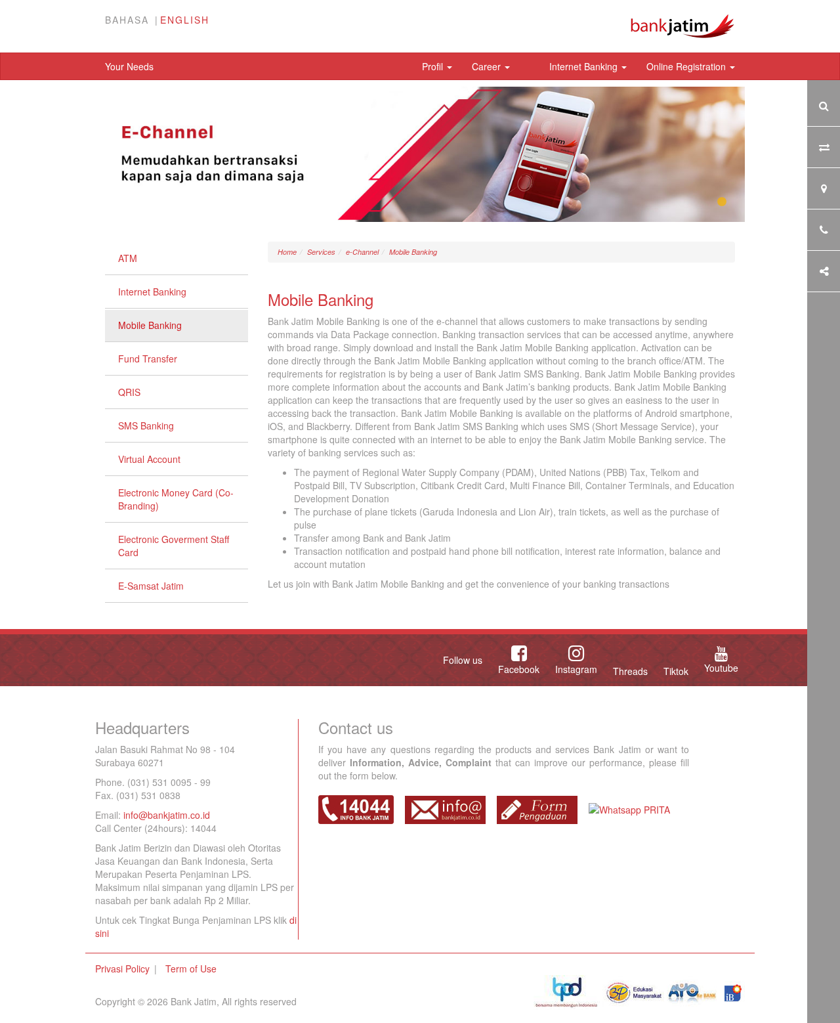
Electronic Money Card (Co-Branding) (176, 499)
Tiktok (675, 671)
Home (287, 252)
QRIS (129, 392)
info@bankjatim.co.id (166, 814)
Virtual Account (149, 459)
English (184, 19)
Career (487, 66)
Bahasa (127, 19)
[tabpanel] (420, 154)
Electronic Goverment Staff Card (173, 546)
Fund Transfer (147, 358)
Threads (630, 671)
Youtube (721, 667)
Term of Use (191, 968)
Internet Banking (584, 66)
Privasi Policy (122, 968)
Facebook (518, 669)
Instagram (576, 669)
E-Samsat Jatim (151, 585)
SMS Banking (146, 425)
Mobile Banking (150, 325)
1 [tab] (721, 202)
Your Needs (129, 66)
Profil (434, 66)
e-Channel (362, 252)
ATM (127, 258)
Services (321, 252)
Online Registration (687, 66)
